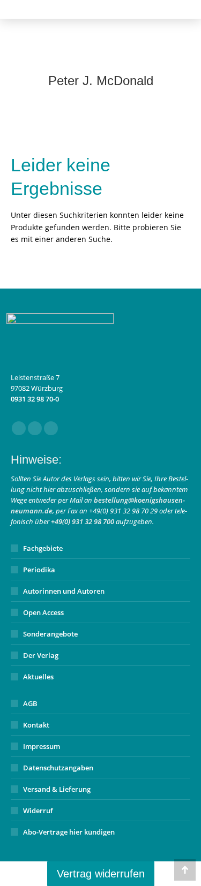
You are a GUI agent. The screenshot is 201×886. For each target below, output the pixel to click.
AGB (30, 703)
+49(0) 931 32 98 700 (82, 521)
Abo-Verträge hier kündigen (69, 832)
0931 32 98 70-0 (35, 399)
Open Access (43, 612)
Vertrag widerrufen (101, 874)
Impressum (41, 746)
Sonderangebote (50, 634)
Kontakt (36, 725)
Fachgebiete (43, 548)
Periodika (39, 569)
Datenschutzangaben (58, 768)
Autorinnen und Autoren (64, 591)
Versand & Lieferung (57, 789)
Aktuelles (38, 676)
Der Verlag (40, 655)
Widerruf (38, 810)
